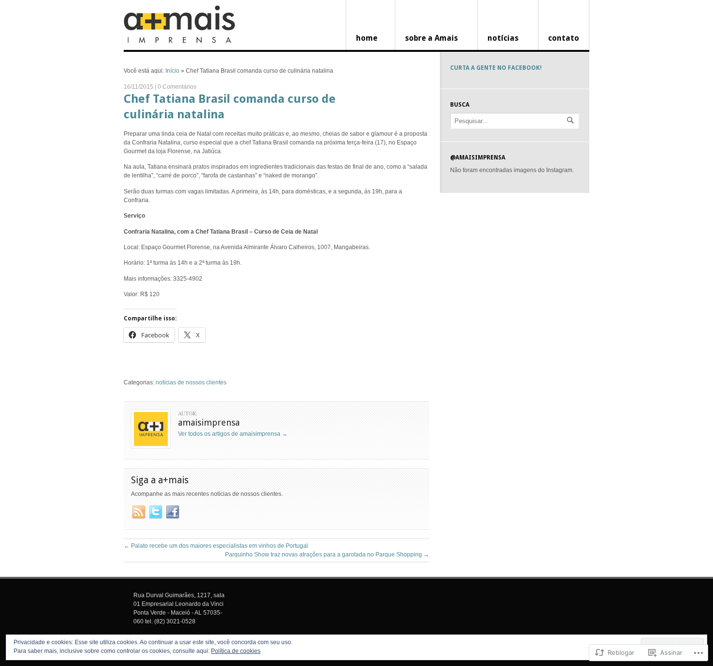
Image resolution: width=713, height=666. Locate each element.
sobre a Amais (431, 38)
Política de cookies (235, 651)
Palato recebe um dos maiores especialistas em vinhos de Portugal (216, 545)
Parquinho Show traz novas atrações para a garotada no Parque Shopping (327, 554)
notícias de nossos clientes (191, 382)
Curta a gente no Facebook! (496, 67)
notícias (503, 38)
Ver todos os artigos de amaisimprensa (233, 433)
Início (172, 70)
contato (563, 38)
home (366, 38)
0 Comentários (177, 86)
